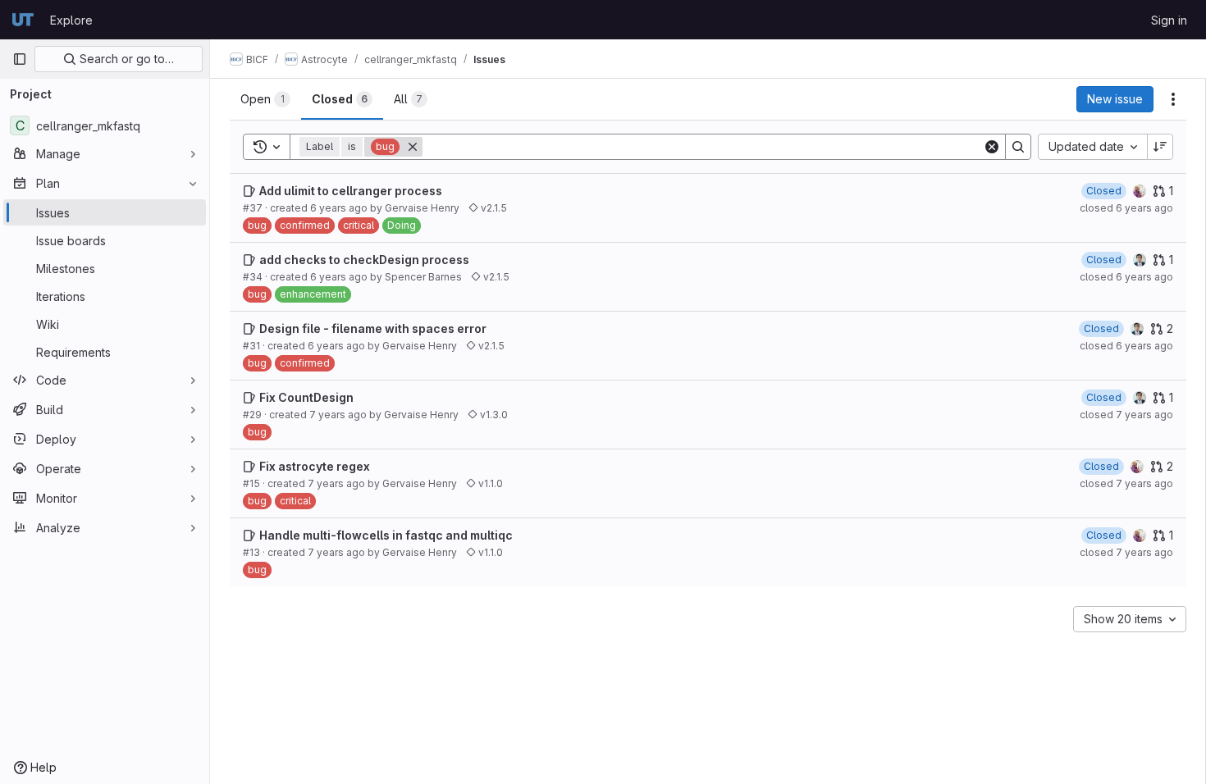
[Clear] (992, 147)
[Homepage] (23, 20)
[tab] (265, 99)
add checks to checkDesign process (364, 260)
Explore (71, 20)
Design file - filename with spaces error (373, 328)
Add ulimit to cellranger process (350, 191)
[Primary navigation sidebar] (20, 59)
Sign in (1169, 20)
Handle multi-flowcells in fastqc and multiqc (386, 535)
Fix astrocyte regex (314, 466)
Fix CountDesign (306, 397)
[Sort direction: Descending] (1160, 147)
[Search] (1018, 147)
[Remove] (413, 147)
